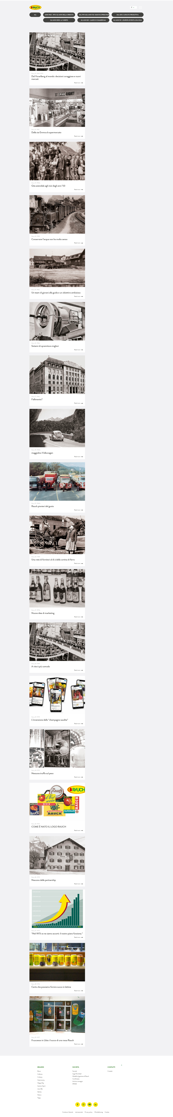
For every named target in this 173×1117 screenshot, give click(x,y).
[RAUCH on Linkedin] (95, 1104)
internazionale (79, 1112)
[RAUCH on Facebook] (77, 1104)
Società (74, 1071)
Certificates (75, 1079)
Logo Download (76, 1074)
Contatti (110, 1071)
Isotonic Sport (41, 1086)
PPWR (74, 1084)
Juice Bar (40, 1089)
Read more (77, 83)
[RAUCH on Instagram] (83, 1104)
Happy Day (40, 1083)
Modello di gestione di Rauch (80, 1076)
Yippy (39, 1098)
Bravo (39, 1071)
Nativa (39, 1095)
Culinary (39, 1077)
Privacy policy (88, 1112)
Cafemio (39, 1074)
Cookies (107, 1112)
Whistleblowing (98, 1112)
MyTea (39, 1092)
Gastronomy (41, 1080)
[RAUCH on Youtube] (89, 1104)
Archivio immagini (77, 1081)
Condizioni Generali (67, 1112)
